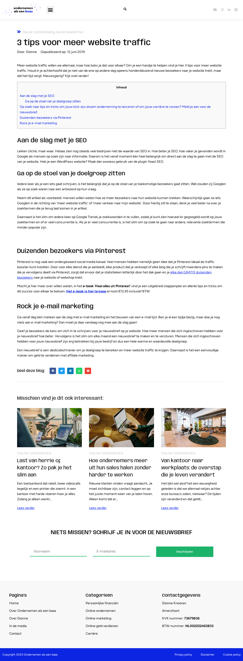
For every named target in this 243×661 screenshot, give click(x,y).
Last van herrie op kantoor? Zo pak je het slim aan (44, 468)
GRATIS (189, 272)
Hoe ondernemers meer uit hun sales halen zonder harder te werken (120, 468)
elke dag (176, 272)
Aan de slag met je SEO (37, 96)
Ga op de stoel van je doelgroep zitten (53, 101)
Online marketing (69, 32)
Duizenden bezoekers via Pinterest (45, 118)
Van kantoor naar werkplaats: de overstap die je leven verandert (191, 468)
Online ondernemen (38, 32)
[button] (50, 10)
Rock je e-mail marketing (38, 123)
